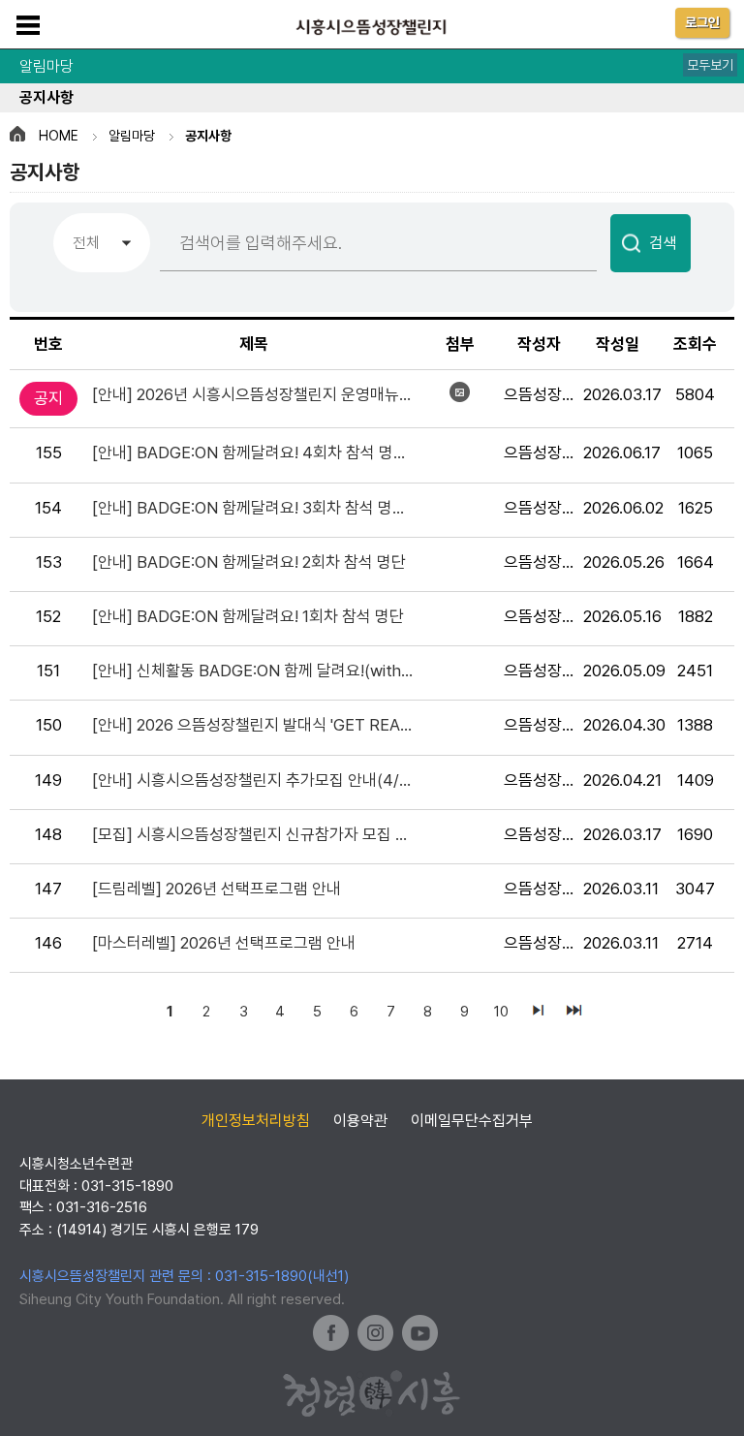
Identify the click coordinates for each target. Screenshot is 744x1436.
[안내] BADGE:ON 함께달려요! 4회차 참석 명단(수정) (262, 452)
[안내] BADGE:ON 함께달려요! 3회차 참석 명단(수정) (262, 507)
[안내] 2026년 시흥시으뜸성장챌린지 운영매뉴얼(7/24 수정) (262, 394)
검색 (662, 243)
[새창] (331, 1333)
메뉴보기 (28, 25)
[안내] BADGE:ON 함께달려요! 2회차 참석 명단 (249, 562)
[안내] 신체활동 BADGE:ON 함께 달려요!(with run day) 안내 (262, 670)
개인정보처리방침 (256, 1120)
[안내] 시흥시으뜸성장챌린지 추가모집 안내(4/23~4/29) (262, 780)
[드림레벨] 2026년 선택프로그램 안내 (216, 888)
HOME (58, 135)
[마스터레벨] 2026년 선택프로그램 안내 (224, 942)
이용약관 (360, 1120)
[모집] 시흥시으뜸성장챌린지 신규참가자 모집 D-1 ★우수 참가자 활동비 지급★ (262, 834)
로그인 (702, 22)
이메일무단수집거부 (472, 1120)
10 (501, 1011)
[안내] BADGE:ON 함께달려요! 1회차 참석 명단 (248, 616)
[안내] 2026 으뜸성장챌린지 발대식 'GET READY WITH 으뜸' (262, 724)
